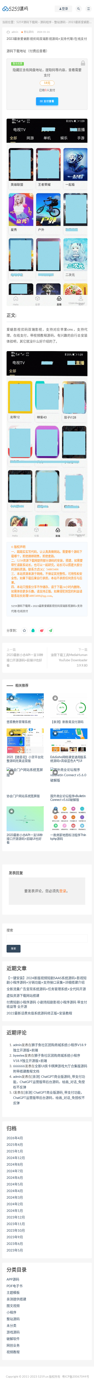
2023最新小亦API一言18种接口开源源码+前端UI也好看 (25, 660)
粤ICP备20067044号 (75, 1376)
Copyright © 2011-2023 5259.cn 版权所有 (33, 1376)
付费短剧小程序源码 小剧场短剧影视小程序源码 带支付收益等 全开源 (47, 1004)
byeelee (18, 1055)
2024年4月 (15, 1191)
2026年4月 (15, 1138)
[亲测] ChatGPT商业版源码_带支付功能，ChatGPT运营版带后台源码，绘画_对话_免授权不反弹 (49, 1082)
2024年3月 (15, 1197)
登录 (62, 891)
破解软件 (13, 1339)
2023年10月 (16, 1230)
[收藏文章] (24, 630)
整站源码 (60, 22)
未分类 (11, 1325)
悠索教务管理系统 (19, 722)
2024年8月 (15, 1164)
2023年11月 (16, 1224)
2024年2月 (15, 1204)
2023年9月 (15, 1237)
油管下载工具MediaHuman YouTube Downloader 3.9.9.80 (69, 660)
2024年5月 (15, 1184)
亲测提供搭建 (16, 1299)
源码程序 (46, 22)
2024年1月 (15, 1211)
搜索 (10, 930)
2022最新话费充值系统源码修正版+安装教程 (39, 1013)
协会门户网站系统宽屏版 (23, 796)
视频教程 (13, 1352)
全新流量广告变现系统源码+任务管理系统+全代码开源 (46, 989)
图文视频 (13, 1306)
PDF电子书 (15, 1286)
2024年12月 (16, 1158)
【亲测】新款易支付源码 (67, 722)
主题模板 (13, 1292)
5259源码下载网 (27, 22)
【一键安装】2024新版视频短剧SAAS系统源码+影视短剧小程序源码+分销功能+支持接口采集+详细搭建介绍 (47, 980)
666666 (19, 1066)
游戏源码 (13, 1332)
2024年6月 (15, 1177)
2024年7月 (15, 1171)
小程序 (11, 1312)
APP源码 (13, 1279)
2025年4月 (15, 1144)
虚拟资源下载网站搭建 (23, 995)
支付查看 (48, 101)
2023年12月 (16, 1217)
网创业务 (13, 1345)
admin (17, 1045)
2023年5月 (15, 1250)
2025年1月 (15, 1151)
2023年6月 (15, 1244)
